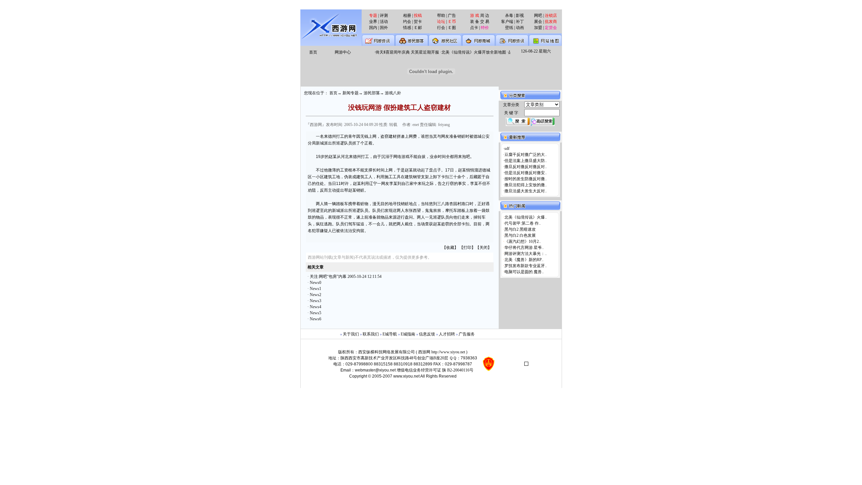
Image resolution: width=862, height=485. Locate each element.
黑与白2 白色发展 (520, 235)
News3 (315, 300)
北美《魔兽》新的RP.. (523, 259)
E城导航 (390, 334)
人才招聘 (447, 334)
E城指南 (408, 334)
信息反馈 (427, 334)
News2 (315, 294)
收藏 (450, 247)
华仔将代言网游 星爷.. (524, 247)
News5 (315, 313)
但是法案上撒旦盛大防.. (525, 160)
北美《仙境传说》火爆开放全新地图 (470, 52)
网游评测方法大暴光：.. (525, 253)
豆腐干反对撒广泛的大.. (525, 154)
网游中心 (343, 52)
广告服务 (467, 334)
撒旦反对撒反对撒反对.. (525, 166)
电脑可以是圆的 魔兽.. (524, 271)
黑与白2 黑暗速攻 (520, 229)
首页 (313, 52)
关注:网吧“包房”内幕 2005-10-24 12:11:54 (346, 276)
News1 (315, 288)
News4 (315, 306)
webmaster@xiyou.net (375, 370)
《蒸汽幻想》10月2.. (522, 241)
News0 (315, 282)
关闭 (483, 247)
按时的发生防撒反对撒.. (525, 178)
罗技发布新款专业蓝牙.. (525, 265)
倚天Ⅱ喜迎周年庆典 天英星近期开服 (404, 52)
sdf (506, 148)
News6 (315, 319)
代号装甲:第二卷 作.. (522, 223)
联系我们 (371, 334)
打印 (467, 247)
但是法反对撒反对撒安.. (525, 172)
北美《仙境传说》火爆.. (525, 217)
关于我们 (351, 334)
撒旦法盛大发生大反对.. (525, 191)
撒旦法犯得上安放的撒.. (525, 185)
